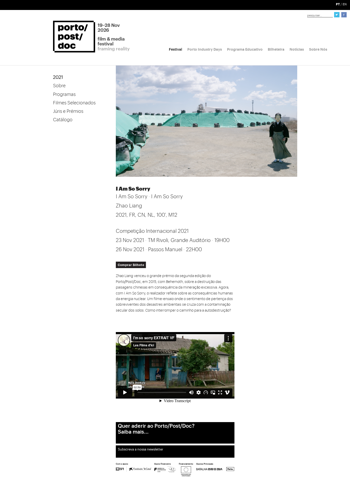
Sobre (59, 85)
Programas (64, 94)
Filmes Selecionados (74, 103)
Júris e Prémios (68, 111)
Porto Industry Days (204, 49)
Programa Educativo (245, 49)
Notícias (297, 49)
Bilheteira (276, 49)
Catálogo (63, 119)
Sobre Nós (318, 49)
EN (345, 4)
